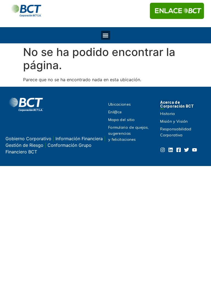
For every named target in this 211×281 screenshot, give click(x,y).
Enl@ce (115, 111)
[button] (105, 35)
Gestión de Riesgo (25, 145)
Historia (167, 113)
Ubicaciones (119, 104)
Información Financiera (79, 138)
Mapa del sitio (121, 119)
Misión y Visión (174, 121)
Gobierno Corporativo (29, 138)
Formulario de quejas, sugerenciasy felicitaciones (128, 133)
